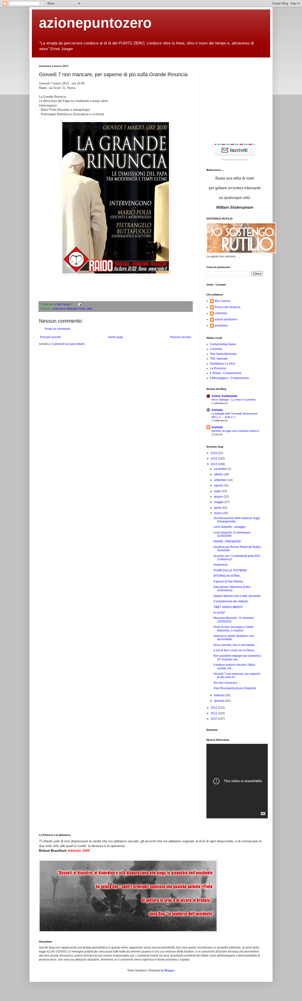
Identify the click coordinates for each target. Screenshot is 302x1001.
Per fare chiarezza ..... (227, 682)
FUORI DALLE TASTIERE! (230, 570)
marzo (218, 513)
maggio (219, 502)
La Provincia (218, 368)
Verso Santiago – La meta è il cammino (233, 399)
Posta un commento (57, 329)
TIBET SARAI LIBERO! (228, 607)
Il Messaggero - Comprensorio (229, 378)
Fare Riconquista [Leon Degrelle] (235, 688)
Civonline (216, 349)
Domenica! (220, 564)
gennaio (219, 700)
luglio (218, 491)
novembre (221, 469)
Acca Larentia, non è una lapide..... (236, 645)
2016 (214, 453)
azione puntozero (226, 319)
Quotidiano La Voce (222, 363)
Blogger (169, 970)
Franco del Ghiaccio (227, 307)
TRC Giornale (219, 358)
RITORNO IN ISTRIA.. (227, 576)
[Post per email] (79, 304)
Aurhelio (217, 410)
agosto (218, 485)
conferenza (58, 308)
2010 (214, 718)
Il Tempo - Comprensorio (226, 373)
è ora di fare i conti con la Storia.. (234, 650)
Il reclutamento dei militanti (231, 601)
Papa (82, 308)
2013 (214, 464)
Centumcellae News (223, 344)
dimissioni (72, 308)
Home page (115, 337)
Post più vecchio (180, 337)
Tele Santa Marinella (223, 354)
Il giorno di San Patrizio (228, 581)
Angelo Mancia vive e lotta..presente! (237, 596)
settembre (220, 480)
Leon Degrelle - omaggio (230, 527)
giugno (219, 496)
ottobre (219, 474)
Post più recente (50, 337)
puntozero (221, 325)
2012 (214, 707)
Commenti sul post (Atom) (67, 344)
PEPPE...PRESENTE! (227, 541)
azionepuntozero (95, 23)
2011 (214, 713)
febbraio (219, 695)
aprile (218, 507)
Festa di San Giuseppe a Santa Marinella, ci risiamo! (233, 628)
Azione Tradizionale (224, 396)
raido (89, 308)
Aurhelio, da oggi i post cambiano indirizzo (235, 430)
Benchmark (241, 159)
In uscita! (219, 612)
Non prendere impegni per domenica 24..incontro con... (237, 657)
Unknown (221, 313)
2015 (214, 458)
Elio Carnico (64, 304)
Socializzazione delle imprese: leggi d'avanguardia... (237, 519)
